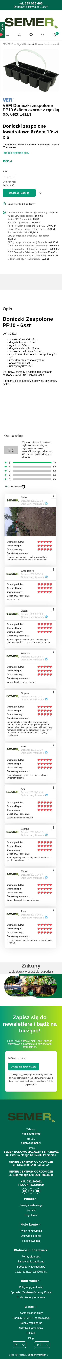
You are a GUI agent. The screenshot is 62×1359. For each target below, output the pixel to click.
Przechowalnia (31, 1240)
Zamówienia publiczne (31, 1261)
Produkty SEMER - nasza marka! (31, 1318)
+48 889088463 (31, 1133)
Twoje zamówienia (31, 1230)
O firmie (31, 1333)
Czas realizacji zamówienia (31, 1271)
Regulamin (31, 1215)
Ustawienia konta (31, 1235)
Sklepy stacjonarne (31, 1323)
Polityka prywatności (31, 1287)
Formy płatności (31, 1256)
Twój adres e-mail (17, 1058)
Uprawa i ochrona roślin (47, 44)
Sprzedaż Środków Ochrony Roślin (31, 1292)
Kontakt (31, 1210)
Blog (31, 1338)
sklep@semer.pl (31, 1143)
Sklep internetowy (27, 1354)
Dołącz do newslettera (23, 1066)
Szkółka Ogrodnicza (31, 1328)
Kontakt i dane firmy (31, 1313)
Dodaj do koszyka (19, 193)
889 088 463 (34, 3)
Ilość (5, 171)
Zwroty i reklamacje (31, 1205)
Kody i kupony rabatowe (31, 1297)
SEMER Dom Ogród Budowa (18, 44)
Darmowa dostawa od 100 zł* (31, 6)
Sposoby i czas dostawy (31, 1266)
